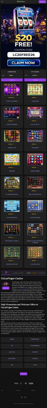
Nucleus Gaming (22, 289)
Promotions (35, 339)
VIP (12, 345)
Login (35, 365)
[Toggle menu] (2, 2)
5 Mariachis (35, 101)
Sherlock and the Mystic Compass (35, 241)
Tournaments (35, 345)
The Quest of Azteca (12, 241)
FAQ (12, 365)
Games (12, 339)
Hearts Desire (35, 171)
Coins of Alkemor (12, 101)
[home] (21, 2)
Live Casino (12, 358)
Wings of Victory (12, 264)
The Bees (12, 171)
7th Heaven (35, 147)
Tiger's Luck (12, 147)
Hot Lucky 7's (35, 124)
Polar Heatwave (12, 217)
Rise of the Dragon (35, 194)
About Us (12, 352)
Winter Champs (35, 217)
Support (35, 352)
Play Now (42, 1)
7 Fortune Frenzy (11, 124)
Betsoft (26, 287)
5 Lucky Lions (35, 264)
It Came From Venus (12, 194)
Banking (35, 358)
